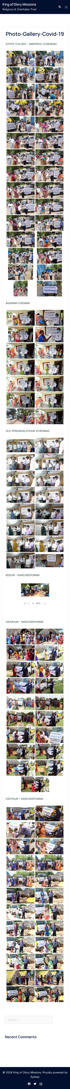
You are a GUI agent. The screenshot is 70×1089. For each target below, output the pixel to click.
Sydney (35, 1076)
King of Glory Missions (19, 4)
